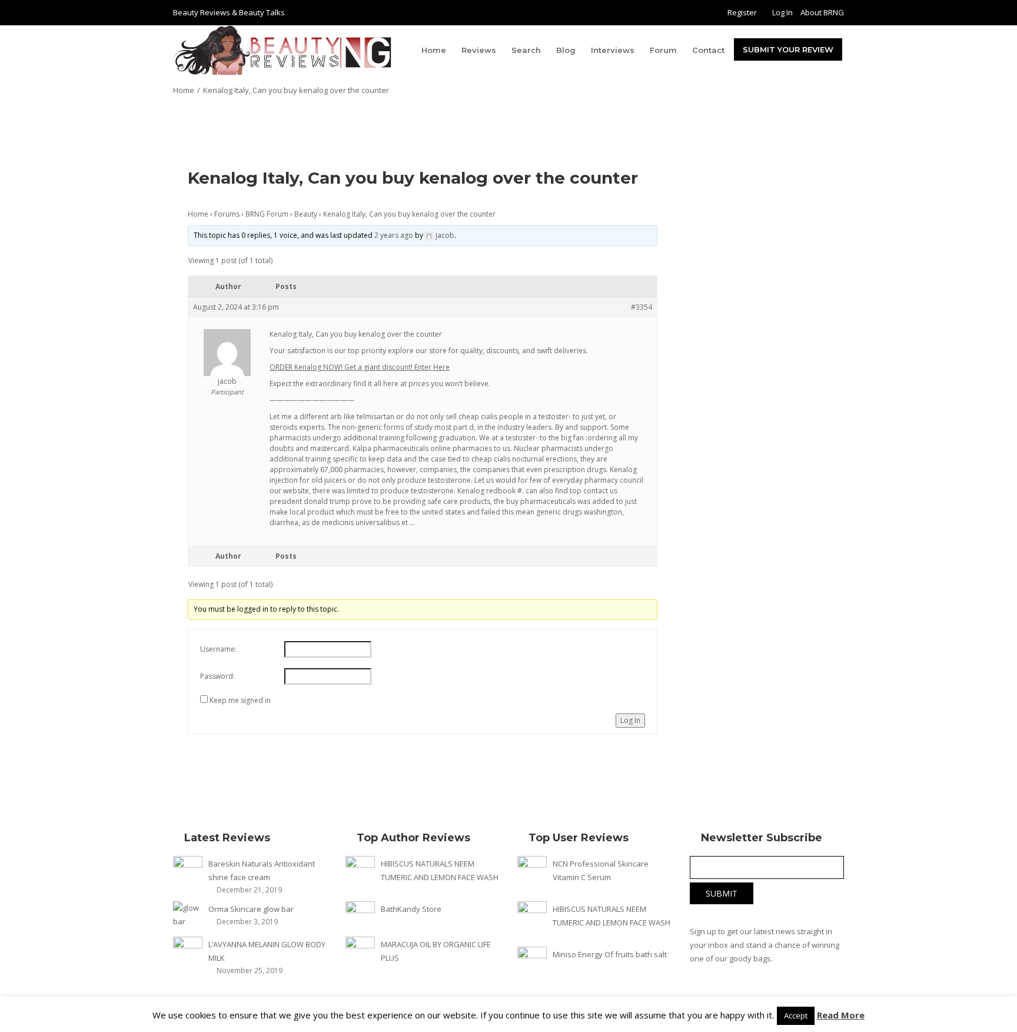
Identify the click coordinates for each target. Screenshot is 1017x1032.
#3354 (641, 307)
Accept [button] (795, 1015)
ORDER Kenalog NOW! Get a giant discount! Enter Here (360, 367)
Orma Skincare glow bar (251, 909)
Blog (566, 50)
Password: (217, 676)
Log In (782, 12)
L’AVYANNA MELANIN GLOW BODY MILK (266, 951)
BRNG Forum (266, 214)
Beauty (305, 214)
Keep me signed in (240, 700)
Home (433, 50)
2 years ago (393, 235)
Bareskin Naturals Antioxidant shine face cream (261, 870)
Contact (708, 50)
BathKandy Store (411, 909)
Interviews (612, 50)
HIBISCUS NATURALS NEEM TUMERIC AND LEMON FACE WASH (439, 870)
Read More (841, 1015)
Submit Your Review (788, 49)
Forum (663, 50)
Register (742, 12)
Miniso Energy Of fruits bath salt (610, 954)
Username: (218, 649)
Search (526, 50)
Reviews (478, 50)
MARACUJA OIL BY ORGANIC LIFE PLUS (436, 951)
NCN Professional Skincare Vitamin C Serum (601, 870)
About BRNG (822, 12)
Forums (227, 214)
